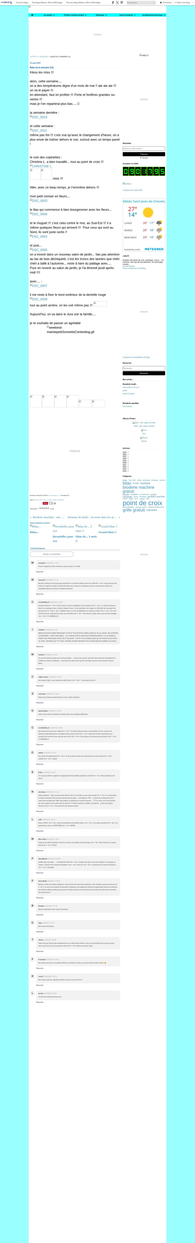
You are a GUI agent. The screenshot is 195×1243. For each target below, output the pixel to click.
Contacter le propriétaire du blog (136, 357)
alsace (136, 496)
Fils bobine (127, 406)
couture (134, 494)
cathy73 (33, 57)
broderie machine (156, 497)
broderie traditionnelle (156, 507)
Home (32, 14)
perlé (125, 390)
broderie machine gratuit (138, 489)
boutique (143, 497)
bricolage (154, 480)
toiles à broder (129, 394)
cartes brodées (128, 507)
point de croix (142, 503)
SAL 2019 (132, 480)
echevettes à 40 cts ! (131, 387)
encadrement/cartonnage (152, 15)
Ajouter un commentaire (51, 554)
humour (145, 483)
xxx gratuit (48, 15)
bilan (127, 483)
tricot (136, 498)
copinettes (151, 510)
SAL (148, 499)
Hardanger (100, 15)
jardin (131, 499)
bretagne (136, 483)
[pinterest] (121, 2)
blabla (125, 480)
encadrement (144, 494)
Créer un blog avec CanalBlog (134, 268)
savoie (153, 494)
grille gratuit (134, 510)
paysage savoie (141, 507)
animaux (146, 480)
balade (126, 494)
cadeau (142, 499)
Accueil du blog (129, 266)
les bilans (43, 57)
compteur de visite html (132, 190)
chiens (125, 499)
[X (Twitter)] (117, 2)
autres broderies (126, 15)
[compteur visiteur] (144, 171)
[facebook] (113, 2)
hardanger (127, 497)
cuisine (162, 480)
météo (139, 480)
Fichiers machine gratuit (74, 15)
